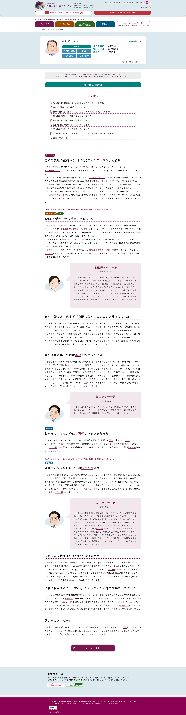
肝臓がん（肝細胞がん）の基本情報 (122, 12)
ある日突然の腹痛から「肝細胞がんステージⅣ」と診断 (78, 102)
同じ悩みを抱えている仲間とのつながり (71, 129)
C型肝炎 (111, 569)
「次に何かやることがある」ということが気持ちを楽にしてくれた (83, 133)
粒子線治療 (125, 605)
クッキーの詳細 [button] (54, 712)
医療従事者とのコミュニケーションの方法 (64, 13)
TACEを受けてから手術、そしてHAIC (70, 107)
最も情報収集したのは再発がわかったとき (72, 116)
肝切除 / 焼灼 (65, 24)
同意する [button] (53, 708)
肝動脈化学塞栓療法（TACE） (74, 229)
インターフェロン (97, 177)
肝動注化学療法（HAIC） (100, 249)
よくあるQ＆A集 (126, 2)
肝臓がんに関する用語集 (110, 2)
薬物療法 (105, 24)
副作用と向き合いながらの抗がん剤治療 (71, 124)
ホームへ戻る (93, 647)
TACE (85, 24)
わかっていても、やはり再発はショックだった (74, 120)
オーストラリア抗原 (80, 167)
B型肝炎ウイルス (52, 170)
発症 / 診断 (44, 24)
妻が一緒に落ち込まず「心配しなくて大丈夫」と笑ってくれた (81, 111)
